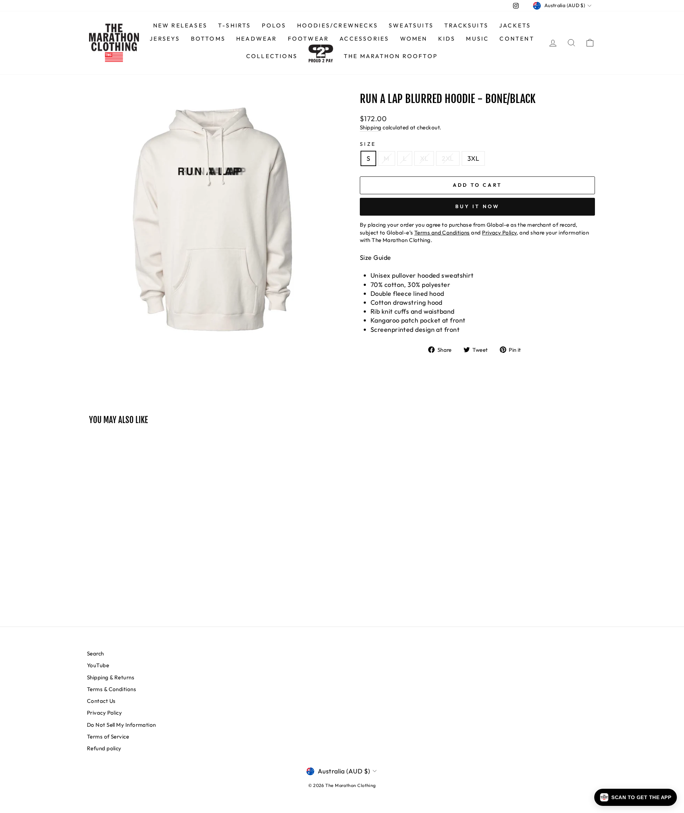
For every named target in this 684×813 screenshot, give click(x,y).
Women (414, 38)
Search (95, 653)
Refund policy (104, 748)
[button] (635, 797)
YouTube (98, 665)
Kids (447, 38)
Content (516, 38)
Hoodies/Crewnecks (337, 25)
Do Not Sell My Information (121, 724)
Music (477, 38)
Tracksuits (466, 25)
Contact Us (101, 701)
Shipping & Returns (110, 677)
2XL (448, 158)
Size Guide (375, 257)
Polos (274, 25)
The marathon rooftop (391, 56)
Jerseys (165, 38)
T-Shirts (234, 25)
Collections (271, 56)
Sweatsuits (411, 25)
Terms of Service (108, 736)
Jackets (515, 25)
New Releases (180, 25)
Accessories (364, 38)
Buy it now (477, 206)
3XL (473, 158)
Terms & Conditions (111, 689)
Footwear (308, 38)
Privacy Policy (104, 712)
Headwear (256, 38)
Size (368, 144)
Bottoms (208, 38)
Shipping (371, 127)
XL (424, 158)
